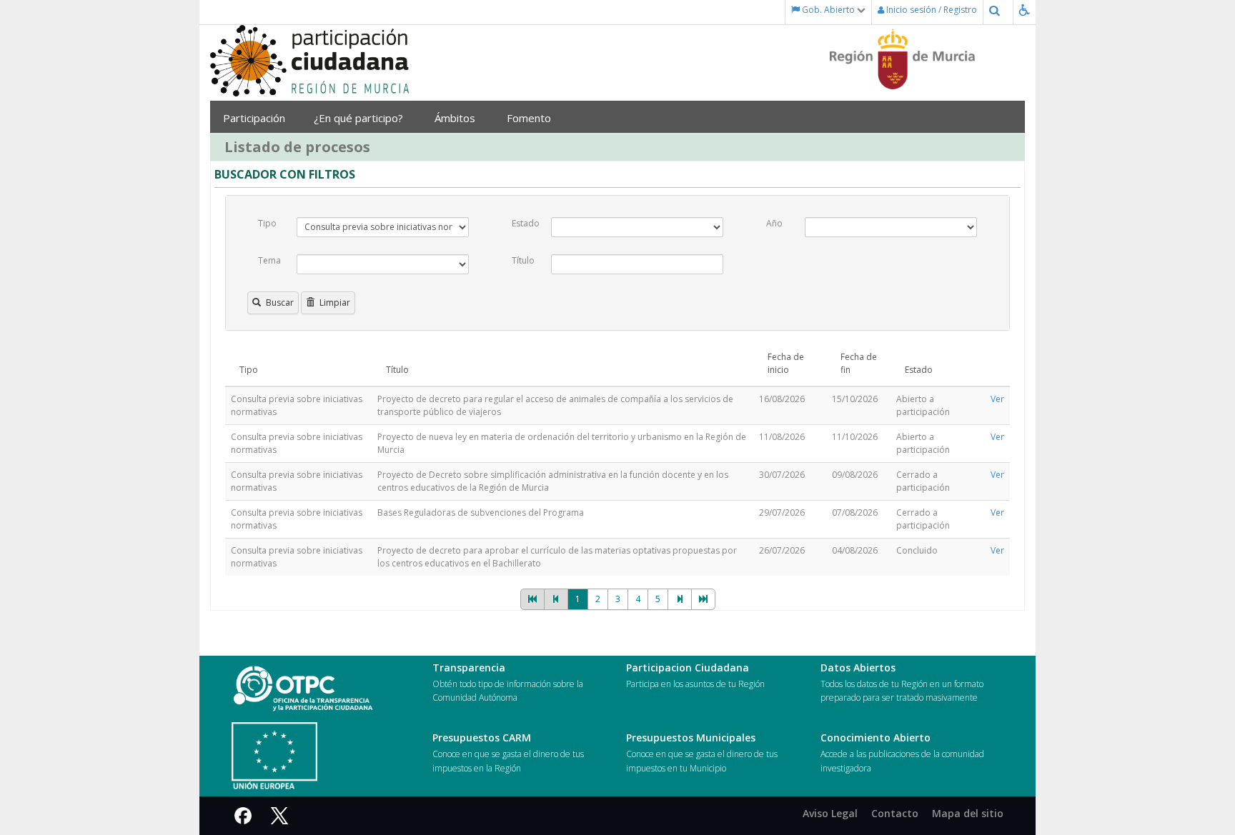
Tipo (267, 223)
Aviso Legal (830, 813)
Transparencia (468, 667)
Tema (269, 260)
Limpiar (334, 302)
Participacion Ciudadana (687, 667)
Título (523, 260)
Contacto (894, 813)
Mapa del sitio (967, 813)
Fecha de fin (858, 363)
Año (774, 223)
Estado (526, 223)
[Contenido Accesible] (1027, 10)
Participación (254, 118)
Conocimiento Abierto (875, 737)
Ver (997, 399)
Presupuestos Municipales (690, 737)
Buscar (280, 302)
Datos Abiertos (858, 667)
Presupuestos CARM (481, 737)
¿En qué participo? (360, 118)
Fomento (530, 118)
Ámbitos (456, 118)
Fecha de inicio (786, 363)
